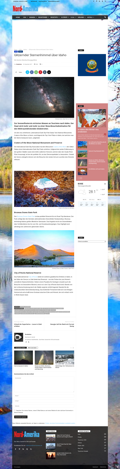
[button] (105, 17)
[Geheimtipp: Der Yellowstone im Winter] (64, 358)
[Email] (49, 72)
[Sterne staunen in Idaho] (23, 358)
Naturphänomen (64, 311)
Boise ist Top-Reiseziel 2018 (96, 151)
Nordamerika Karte (54, 1)
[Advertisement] (60, 33)
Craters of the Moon (59, 147)
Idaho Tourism (25, 306)
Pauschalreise (43, 1)
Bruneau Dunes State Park (26, 216)
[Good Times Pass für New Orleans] (50, 446)
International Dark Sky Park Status (26, 311)
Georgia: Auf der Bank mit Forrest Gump (62, 325)
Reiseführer (42, 17)
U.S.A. (73, 17)
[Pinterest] (97, 1)
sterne (17, 313)
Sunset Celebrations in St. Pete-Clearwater (64, 454)
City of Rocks (33, 277)
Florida (79, 437)
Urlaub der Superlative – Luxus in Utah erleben (28, 325)
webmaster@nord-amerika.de (34, 445)
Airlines (81, 17)
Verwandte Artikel (20, 347)
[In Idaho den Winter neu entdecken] (92, 118)
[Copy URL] (53, 72)
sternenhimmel (40, 313)
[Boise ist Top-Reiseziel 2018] (82, 153)
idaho (53, 310)
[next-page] (73, 348)
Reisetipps (54, 17)
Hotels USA (81, 445)
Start (15, 49)
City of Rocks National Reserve (53, 308)
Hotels (89, 17)
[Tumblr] (102, 1)
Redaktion (19, 64)
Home (18, 17)
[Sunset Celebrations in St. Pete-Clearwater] (50, 455)
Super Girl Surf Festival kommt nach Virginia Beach (65, 436)
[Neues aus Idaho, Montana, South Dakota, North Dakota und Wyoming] (44, 358)
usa (48, 313)
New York (80, 448)
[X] (105, 1)
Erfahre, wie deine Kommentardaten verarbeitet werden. (60, 423)
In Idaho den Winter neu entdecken (88, 130)
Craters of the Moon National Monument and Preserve (32, 310)
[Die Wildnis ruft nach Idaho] (82, 171)
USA (24, 17)
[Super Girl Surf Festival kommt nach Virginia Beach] (50, 437)
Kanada (32, 17)
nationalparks (52, 311)
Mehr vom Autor (32, 347)
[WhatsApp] (36, 72)
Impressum (95, 467)
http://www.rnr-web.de (30, 337)
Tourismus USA (82, 440)
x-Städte (64, 17)
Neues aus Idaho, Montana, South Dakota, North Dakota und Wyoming (43, 367)
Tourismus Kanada (83, 451)
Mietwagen (34, 1)
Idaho (25, 49)
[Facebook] (94, 1)
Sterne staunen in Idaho (21, 366)
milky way (43, 311)
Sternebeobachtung (27, 313)
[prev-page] (71, 348)
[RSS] (99, 1)
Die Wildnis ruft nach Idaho (96, 169)
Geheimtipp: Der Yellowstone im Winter (64, 366)
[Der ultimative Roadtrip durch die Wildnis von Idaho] (82, 144)
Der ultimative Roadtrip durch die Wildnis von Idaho (97, 143)
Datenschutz (103, 467)
